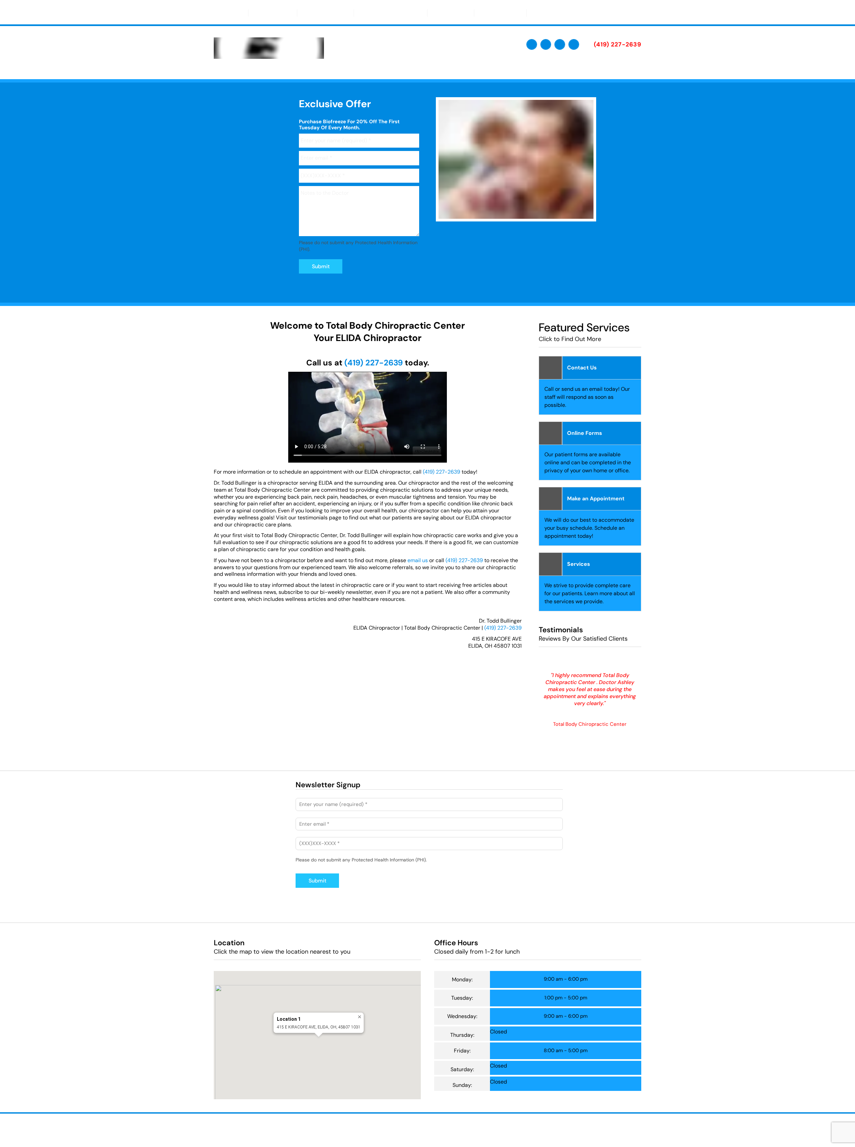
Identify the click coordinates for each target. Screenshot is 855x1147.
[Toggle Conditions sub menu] (516, 13)
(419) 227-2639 (373, 362)
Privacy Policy (477, 1127)
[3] (532, 214)
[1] (500, 214)
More (543, 12)
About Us (270, 12)
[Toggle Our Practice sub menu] (344, 13)
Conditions (497, 12)
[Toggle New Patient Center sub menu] (417, 13)
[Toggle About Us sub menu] (287, 13)
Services (448, 12)
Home (231, 12)
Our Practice (322, 12)
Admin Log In (444, 1127)
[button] (318, 1043)
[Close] (359, 1016)
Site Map (348, 1132)
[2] (516, 214)
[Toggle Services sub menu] (464, 13)
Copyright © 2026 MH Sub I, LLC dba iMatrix (381, 1127)
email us (417, 560)
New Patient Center (387, 12)
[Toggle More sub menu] (555, 13)
